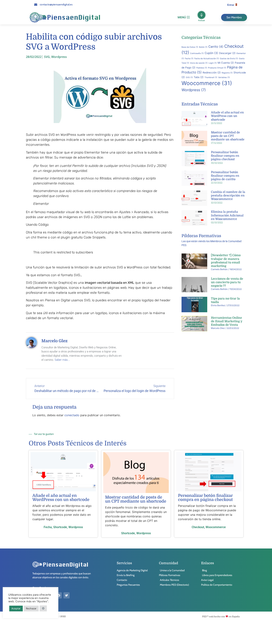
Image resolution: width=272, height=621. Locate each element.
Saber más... (62, 359)
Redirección (212, 72)
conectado (71, 415)
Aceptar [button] (16, 608)
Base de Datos (190, 47)
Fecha (189, 58)
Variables (224, 77)
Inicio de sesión (199, 63)
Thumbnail (210, 77)
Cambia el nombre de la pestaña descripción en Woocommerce (228, 195)
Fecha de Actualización (206, 58)
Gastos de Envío (229, 58)
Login (213, 63)
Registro (227, 73)
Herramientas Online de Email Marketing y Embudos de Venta (226, 321)
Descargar (227, 53)
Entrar (231, 4)
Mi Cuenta (226, 62)
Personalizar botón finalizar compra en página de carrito (225, 176)
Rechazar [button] (31, 608)
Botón (203, 47)
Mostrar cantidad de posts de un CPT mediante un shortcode (227, 136)
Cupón (211, 53)
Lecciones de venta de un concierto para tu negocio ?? (227, 282)
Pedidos (201, 68)
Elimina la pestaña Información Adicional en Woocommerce (227, 215)
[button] (183, 17)
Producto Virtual (217, 68)
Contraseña (197, 53)
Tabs (199, 77)
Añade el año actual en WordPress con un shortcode (227, 116)
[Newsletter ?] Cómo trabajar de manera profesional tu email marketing (226, 261)
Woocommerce (207, 83)
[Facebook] (59, 595)
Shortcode (60, 527)
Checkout (198, 527)
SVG (47, 57)
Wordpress (59, 57)
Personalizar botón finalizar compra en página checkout (225, 156)
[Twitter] (66, 595)
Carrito (215, 46)
